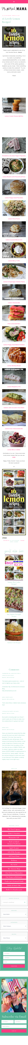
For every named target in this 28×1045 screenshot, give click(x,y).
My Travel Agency (14, 829)
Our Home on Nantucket (14, 873)
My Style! (14, 865)
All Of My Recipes (6, 15)
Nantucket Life (14, 838)
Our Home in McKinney (14, 877)
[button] (14, 1)
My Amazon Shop (14, 869)
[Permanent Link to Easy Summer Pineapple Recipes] (14, 612)
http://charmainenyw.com (9, 690)
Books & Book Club (14, 885)
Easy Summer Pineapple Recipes (14, 615)
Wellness (14, 860)
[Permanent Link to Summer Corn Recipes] (14, 640)
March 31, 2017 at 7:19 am (8, 713)
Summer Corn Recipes (14, 642)
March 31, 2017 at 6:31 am (8, 699)
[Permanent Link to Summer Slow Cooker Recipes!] (14, 580)
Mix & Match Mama (14, 8)
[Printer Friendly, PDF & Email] (4, 538)
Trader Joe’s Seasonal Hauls (14, 881)
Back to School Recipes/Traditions (14, 843)
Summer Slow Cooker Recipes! (14, 583)
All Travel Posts (14, 856)
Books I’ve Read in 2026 (14, 890)
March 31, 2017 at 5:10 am (8, 677)
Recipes (14, 934)
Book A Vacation (14, 833)
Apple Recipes (14, 848)
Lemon (11, 541)
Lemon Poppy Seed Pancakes (14, 197)
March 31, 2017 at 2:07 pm (8, 729)
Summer (16, 541)
